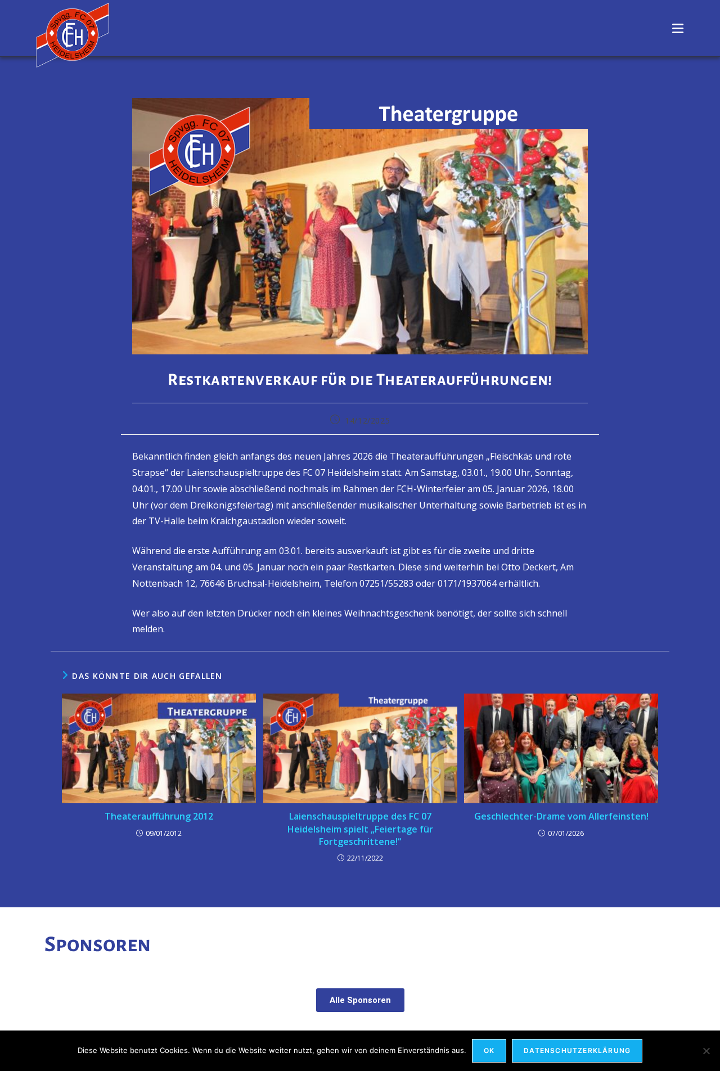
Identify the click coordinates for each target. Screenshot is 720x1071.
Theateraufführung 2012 (159, 816)
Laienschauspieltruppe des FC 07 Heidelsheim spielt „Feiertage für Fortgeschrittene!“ (360, 829)
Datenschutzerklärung (577, 1050)
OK (489, 1050)
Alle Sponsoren (360, 1000)
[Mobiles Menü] (678, 28)
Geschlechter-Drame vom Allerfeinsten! (561, 816)
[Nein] (706, 1050)
